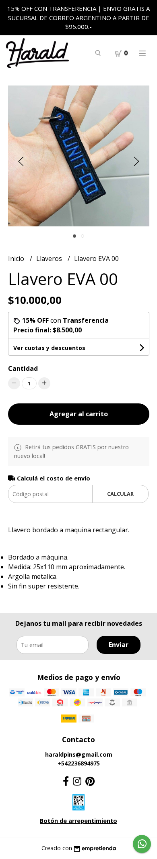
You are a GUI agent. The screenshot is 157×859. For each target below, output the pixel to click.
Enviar (118, 644)
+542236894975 (79, 763)
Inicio (17, 258)
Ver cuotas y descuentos (49, 348)
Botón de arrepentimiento (78, 820)
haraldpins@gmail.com (78, 754)
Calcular (120, 493)
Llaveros (50, 258)
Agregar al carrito (79, 413)
